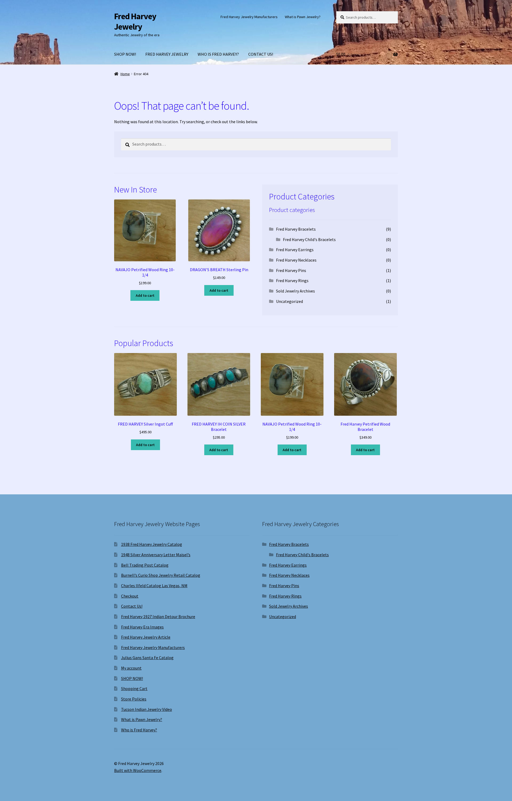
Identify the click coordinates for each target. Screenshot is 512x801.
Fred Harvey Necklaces (296, 260)
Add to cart (145, 295)
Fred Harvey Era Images (142, 627)
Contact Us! (131, 606)
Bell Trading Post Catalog (145, 565)
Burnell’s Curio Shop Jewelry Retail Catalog (160, 575)
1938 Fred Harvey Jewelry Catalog (151, 544)
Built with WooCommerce (137, 770)
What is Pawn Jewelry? (303, 16)
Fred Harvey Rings (292, 280)
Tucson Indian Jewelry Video (146, 709)
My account (131, 668)
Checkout (129, 596)
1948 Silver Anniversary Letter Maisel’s (155, 554)
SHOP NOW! (125, 54)
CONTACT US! (260, 54)
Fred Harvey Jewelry (135, 21)
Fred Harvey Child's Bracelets (309, 239)
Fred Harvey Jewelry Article (145, 637)
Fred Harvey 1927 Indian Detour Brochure (158, 616)
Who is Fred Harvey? (139, 729)
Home (125, 73)
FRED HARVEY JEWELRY (166, 54)
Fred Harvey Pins (291, 270)
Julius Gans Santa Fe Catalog (147, 657)
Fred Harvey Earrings (295, 249)
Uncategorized (289, 301)
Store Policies (133, 699)
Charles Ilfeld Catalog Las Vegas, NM (154, 585)
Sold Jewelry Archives (295, 291)
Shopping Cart (134, 688)
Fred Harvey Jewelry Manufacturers (249, 16)
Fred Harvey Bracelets (296, 229)
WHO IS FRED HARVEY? (218, 54)
